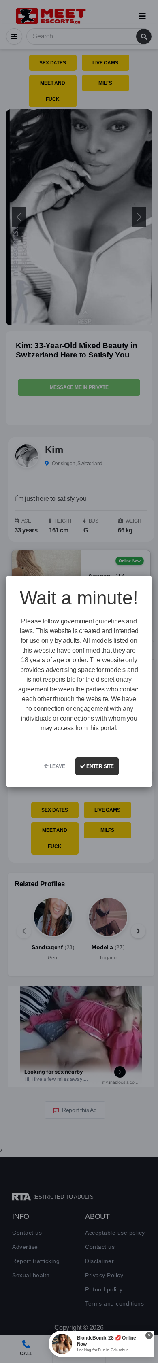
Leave (57, 766)
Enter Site (99, 766)
